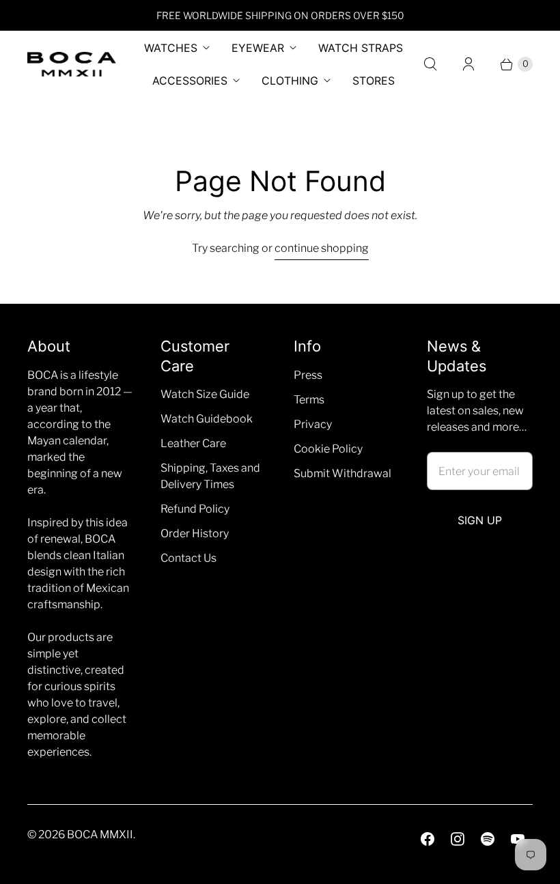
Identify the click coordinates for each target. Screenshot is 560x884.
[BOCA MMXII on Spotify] (488, 839)
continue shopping (322, 248)
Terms (309, 399)
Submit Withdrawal (342, 473)
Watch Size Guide (204, 394)
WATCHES (170, 48)
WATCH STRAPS (360, 48)
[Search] (430, 64)
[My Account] (468, 64)
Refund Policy (194, 508)
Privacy (313, 424)
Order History (194, 533)
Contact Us (188, 558)
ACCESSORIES (189, 80)
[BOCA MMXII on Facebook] (427, 839)
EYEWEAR (258, 48)
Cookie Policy (328, 448)
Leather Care (193, 443)
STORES (373, 80)
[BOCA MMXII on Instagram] (458, 839)
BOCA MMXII (100, 834)
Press (308, 375)
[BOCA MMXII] (71, 64)
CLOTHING (290, 80)
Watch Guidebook (206, 418)
